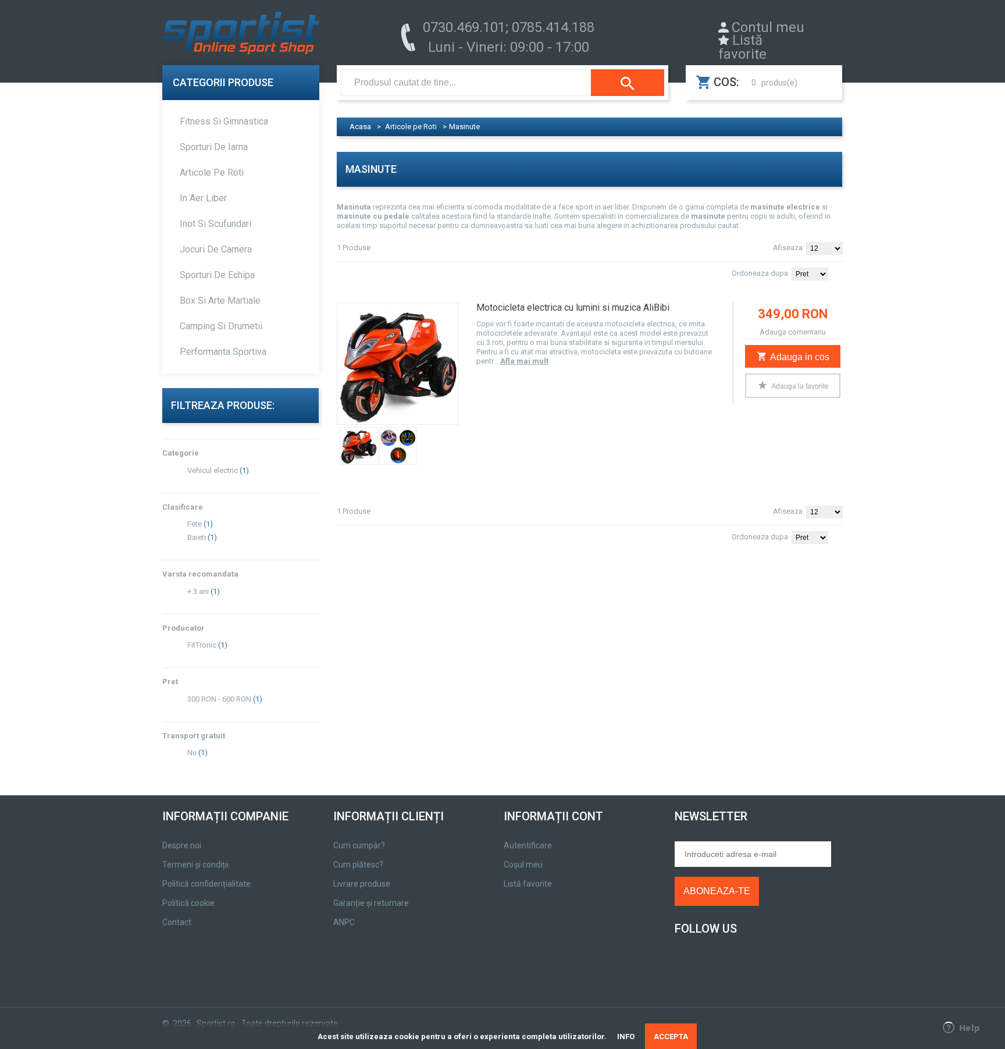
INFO (626, 1036)
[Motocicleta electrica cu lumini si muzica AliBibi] (398, 364)
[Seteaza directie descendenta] (840, 272)
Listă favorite (742, 47)
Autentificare (528, 845)
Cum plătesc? (358, 864)
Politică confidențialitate (206, 884)
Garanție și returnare (371, 903)
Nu (192, 752)
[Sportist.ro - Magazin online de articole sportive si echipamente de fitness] (240, 36)
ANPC (344, 922)
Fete (194, 524)
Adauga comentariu (793, 332)
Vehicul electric (212, 470)
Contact (176, 922)
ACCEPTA (671, 1036)
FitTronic (201, 645)
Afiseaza (788, 247)
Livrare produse (361, 884)
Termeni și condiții (195, 864)
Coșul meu (523, 864)
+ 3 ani (198, 591)
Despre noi (181, 845)
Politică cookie (188, 903)
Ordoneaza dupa (760, 273)
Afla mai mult (524, 361)
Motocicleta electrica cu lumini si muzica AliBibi (572, 307)
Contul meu (768, 27)
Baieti (196, 537)
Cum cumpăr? (359, 845)
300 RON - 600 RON (219, 699)
